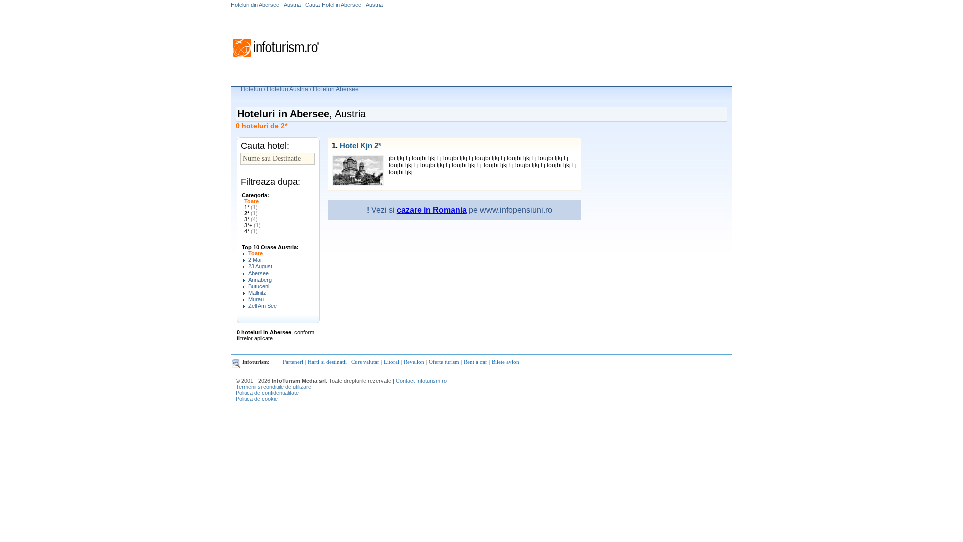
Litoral (391, 362)
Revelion (414, 362)
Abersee (258, 273)
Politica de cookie (257, 399)
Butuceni (258, 286)
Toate (251, 201)
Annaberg (260, 280)
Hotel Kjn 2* (360, 145)
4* (251, 231)
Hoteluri (251, 89)
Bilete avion (505, 362)
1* (251, 207)
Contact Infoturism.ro (421, 381)
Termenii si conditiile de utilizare (273, 387)
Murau (256, 299)
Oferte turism (444, 362)
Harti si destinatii (327, 362)
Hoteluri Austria (287, 89)
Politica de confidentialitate (267, 393)
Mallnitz (257, 293)
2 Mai (254, 260)
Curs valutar (365, 362)
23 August (260, 266)
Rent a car (475, 362)
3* (251, 219)
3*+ (252, 225)
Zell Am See (262, 306)
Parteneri (293, 362)
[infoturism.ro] (276, 59)
